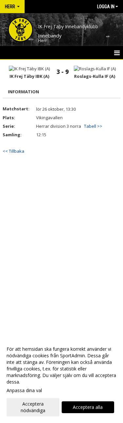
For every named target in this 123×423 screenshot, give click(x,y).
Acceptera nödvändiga (33, 407)
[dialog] (61, 379)
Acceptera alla (88, 407)
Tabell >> (93, 126)
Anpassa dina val (24, 390)
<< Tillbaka (13, 151)
